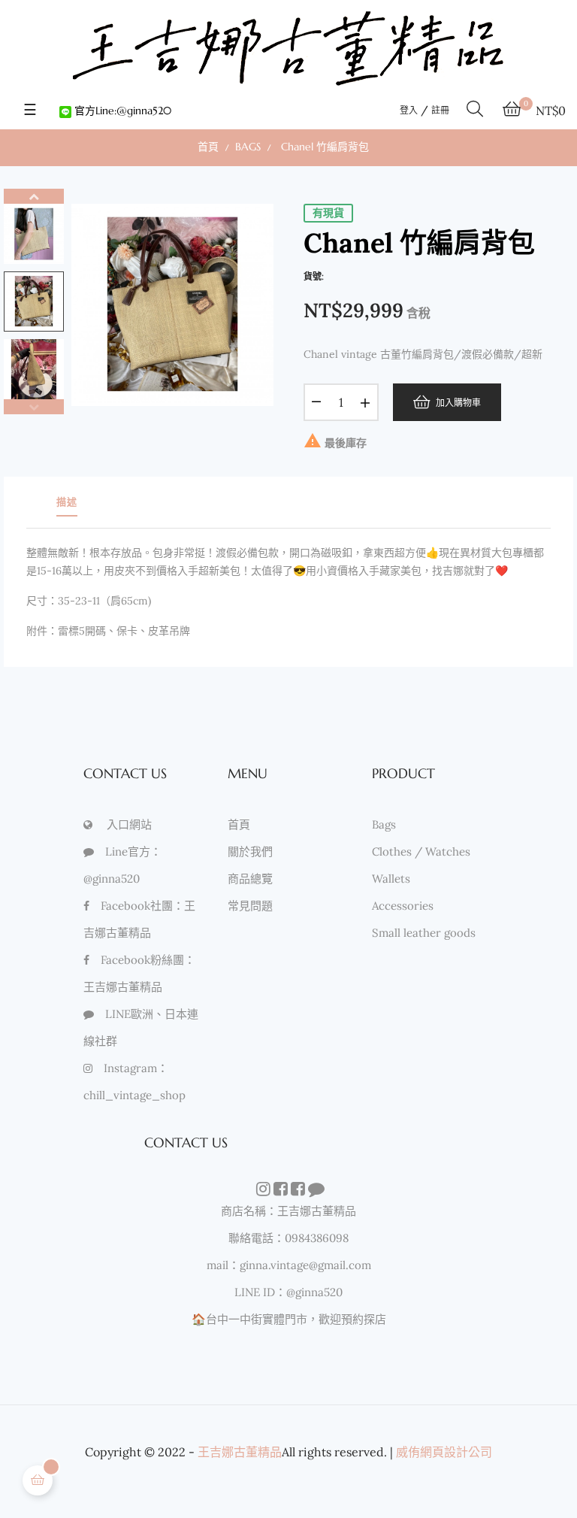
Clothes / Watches (421, 851)
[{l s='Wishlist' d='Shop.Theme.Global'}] (261, 1191)
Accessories (403, 905)
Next (34, 196)
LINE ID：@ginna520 (288, 1292)
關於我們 (250, 851)
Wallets (391, 878)
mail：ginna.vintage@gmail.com (289, 1265)
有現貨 (328, 213)
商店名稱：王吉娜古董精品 (288, 1211)
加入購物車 (455, 402)
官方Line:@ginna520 (121, 110)
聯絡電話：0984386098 (288, 1238)
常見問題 (250, 905)
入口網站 (129, 824)
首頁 (239, 824)
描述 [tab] (66, 501)
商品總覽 (250, 878)
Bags (384, 824)
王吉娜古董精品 (240, 1451)
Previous (34, 406)
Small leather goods (424, 933)
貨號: (314, 276)
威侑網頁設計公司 (444, 1451)
